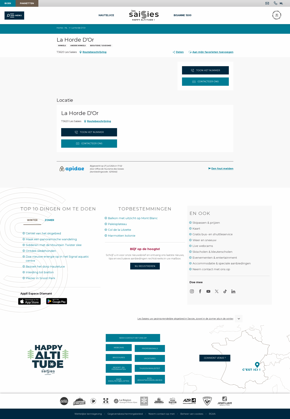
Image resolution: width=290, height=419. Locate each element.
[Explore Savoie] (64, 401)
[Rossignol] (207, 401)
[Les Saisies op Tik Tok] (225, 292)
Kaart (196, 228)
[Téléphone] (273, 3)
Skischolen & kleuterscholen (212, 252)
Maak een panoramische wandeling (51, 239)
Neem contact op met (161, 413)
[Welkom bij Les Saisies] (48, 359)
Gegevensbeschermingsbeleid (125, 413)
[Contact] (265, 3)
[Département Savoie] (106, 401)
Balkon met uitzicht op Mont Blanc (133, 218)
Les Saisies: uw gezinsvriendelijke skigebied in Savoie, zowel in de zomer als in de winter (185, 319)
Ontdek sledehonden (41, 251)
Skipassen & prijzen (206, 222)
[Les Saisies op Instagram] (192, 292)
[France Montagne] (79, 401)
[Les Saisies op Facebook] (200, 292)
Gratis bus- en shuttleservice (213, 234)
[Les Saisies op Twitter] (216, 292)
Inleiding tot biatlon (40, 272)
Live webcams (203, 246)
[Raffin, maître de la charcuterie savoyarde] (173, 401)
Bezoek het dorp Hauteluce (45, 266)
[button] (281, 3)
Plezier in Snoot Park (40, 278)
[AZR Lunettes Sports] (189, 401)
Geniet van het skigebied (43, 233)
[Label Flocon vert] (144, 401)
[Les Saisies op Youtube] (208, 292)
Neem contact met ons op (211, 269)
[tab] (32, 219)
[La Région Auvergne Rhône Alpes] (125, 401)
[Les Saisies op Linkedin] (233, 292)
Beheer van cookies (191, 413)
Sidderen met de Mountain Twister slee (54, 245)
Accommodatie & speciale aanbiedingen (222, 263)
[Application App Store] (29, 301)
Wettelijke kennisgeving (88, 413)
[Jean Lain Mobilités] (225, 401)
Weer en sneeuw (204, 240)
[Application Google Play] (56, 300)
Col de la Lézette (119, 230)
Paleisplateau (117, 224)
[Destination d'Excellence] (93, 401)
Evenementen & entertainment (215, 257)
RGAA (212, 413)
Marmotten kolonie (121, 235)
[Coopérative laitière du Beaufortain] (159, 401)
